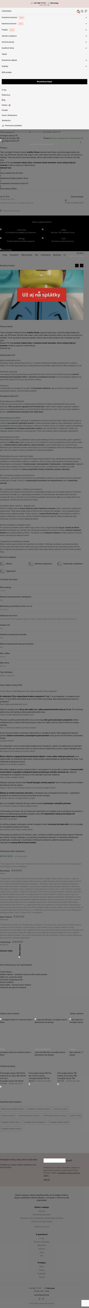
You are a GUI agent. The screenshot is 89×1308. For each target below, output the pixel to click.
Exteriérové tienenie (12, 17)
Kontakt (5, 110)
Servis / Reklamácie (9, 115)
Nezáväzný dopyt (44, 81)
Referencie (6, 95)
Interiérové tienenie (12, 24)
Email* (69, 1160)
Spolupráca (6, 120)
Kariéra (6, 105)
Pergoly (8, 30)
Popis (5, 255)
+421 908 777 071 (39, 3)
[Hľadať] (82, 11)
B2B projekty (7, 72)
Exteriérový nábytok (9, 60)
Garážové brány (8, 48)
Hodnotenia (45, 255)
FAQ (36, 255)
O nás (4, 90)
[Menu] (86, 11)
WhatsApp (54, 3)
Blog (3, 100)
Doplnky (5, 66)
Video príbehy (26, 255)
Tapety (4, 54)
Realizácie (57, 255)
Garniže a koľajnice (9, 36)
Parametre (14, 255)
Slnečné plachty (8, 42)
